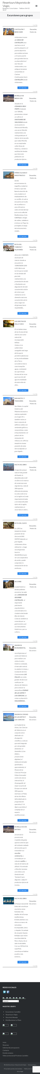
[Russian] (21, 998)
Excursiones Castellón (13, 1012)
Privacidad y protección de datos (13, 1069)
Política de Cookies (29, 1069)
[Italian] (14, 998)
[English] (4, 998)
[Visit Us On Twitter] (4, 993)
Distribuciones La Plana (13, 1020)
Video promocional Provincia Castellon (15, 1056)
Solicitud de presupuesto (11, 1048)
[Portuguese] (17, 998)
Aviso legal (20, 1071)
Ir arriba (35, 25)
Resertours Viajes (12, 1014)
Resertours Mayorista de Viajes (17, 1065)
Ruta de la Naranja (12, 1017)
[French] (7, 998)
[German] (11, 998)
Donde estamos (8, 1053)
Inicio (4, 1042)
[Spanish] (24, 998)
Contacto (6, 1050)
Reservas (6, 1045)
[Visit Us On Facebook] (8, 993)
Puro (34, 1065)
